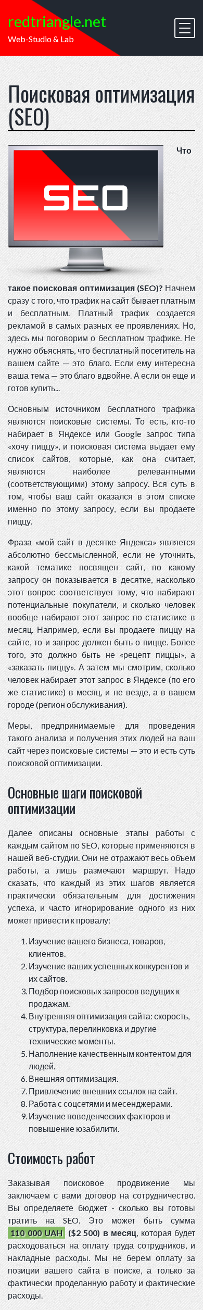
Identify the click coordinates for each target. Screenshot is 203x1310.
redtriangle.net (57, 21)
